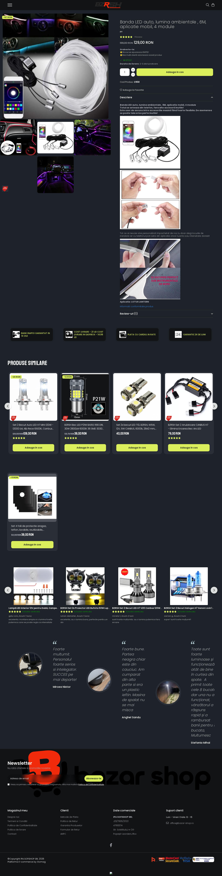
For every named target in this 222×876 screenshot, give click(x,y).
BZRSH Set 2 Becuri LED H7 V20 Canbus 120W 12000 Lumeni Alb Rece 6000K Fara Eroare (159, 608)
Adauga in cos (175, 72)
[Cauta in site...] (207, 5)
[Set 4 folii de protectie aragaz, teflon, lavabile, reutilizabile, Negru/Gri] (32, 498)
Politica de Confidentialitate (91, 784)
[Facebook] (111, 845)
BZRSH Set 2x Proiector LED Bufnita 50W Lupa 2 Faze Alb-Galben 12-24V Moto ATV (105, 608)
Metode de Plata (69, 816)
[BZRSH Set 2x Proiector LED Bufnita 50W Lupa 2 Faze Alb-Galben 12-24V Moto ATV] (85, 586)
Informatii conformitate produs (136, 306)
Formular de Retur (70, 829)
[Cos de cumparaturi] (212, 5)
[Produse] (10, 6)
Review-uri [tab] (129, 313)
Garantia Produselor (71, 825)
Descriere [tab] (126, 97)
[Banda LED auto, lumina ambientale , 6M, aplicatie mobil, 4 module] (55, 66)
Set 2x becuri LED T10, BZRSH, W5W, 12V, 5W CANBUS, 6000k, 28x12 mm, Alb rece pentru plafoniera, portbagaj (135, 427)
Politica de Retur (69, 821)
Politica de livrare (17, 829)
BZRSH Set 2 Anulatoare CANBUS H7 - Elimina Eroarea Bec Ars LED (188, 426)
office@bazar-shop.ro (181, 823)
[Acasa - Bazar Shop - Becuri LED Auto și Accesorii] (108, 5)
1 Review (138, 36)
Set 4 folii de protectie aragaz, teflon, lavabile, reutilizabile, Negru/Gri (29, 528)
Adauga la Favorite (133, 89)
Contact (12, 833)
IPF (121, 31)
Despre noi (13, 816)
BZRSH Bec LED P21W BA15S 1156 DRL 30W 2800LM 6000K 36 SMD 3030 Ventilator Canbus (83, 427)
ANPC (63, 833)
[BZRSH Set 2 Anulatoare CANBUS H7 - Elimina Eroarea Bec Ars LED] (189, 397)
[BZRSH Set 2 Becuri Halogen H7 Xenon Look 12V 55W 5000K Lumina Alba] (189, 586)
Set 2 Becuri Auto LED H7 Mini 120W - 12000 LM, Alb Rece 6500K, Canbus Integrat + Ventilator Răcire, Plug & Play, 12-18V (33, 427)
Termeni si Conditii (17, 821)
